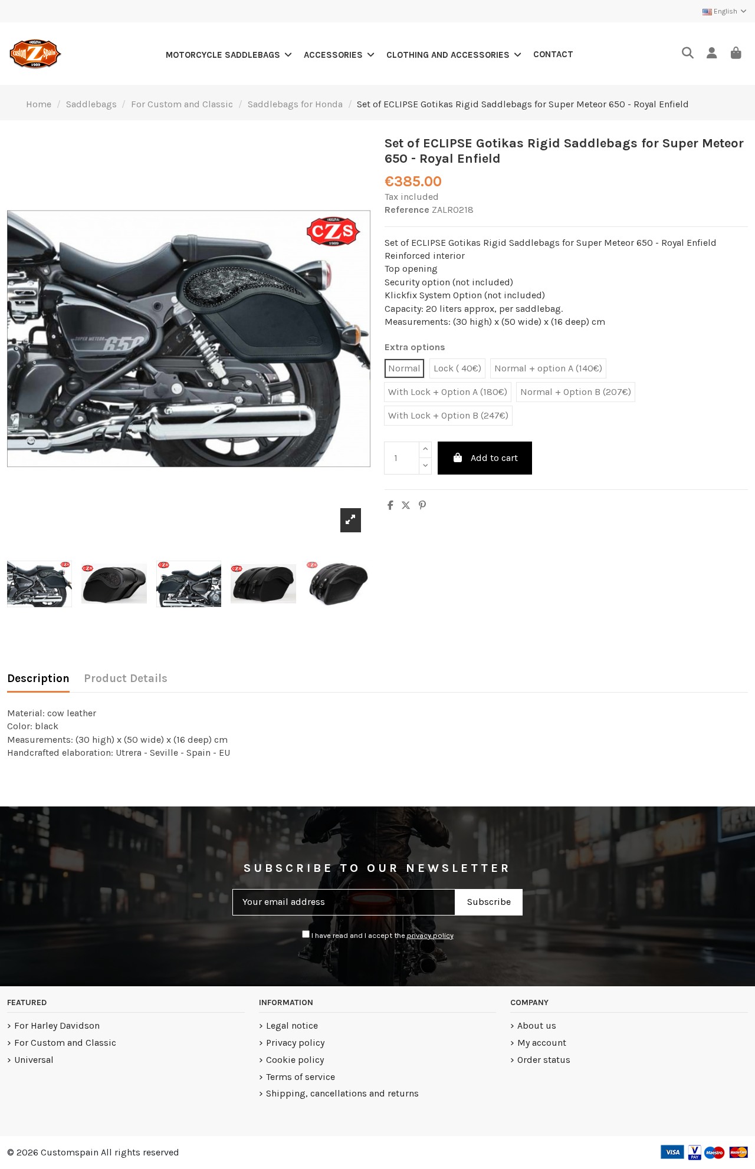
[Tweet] (406, 505)
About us (536, 1025)
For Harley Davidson (57, 1025)
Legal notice (292, 1025)
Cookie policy (295, 1059)
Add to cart (494, 457)
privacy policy (430, 935)
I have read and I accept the (382, 935)
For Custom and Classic (65, 1042)
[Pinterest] (422, 505)
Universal (34, 1059)
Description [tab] (38, 678)
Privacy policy (295, 1042)
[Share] (390, 505)
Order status (543, 1059)
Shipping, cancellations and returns (342, 1093)
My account (541, 1042)
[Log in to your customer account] (711, 54)
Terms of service (300, 1076)
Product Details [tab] (126, 678)
